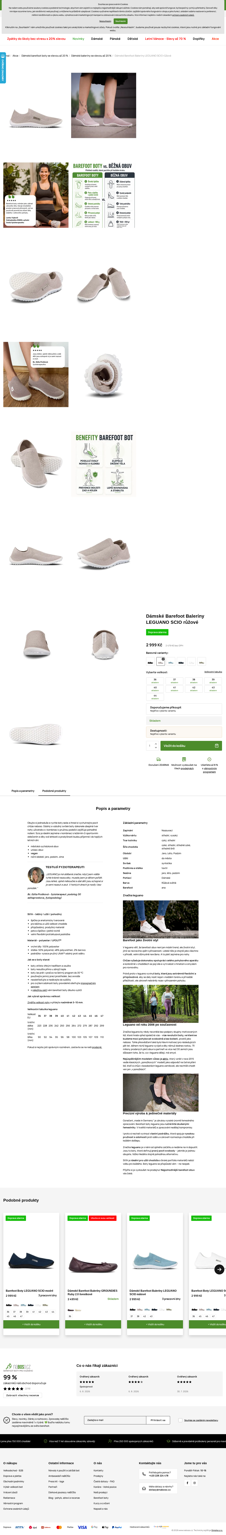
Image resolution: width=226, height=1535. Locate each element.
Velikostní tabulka (213, 671)
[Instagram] (194, 1483)
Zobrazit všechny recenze (22, 1395)
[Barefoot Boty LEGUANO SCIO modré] (30, 1303)
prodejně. (97, 1047)
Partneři (52, 1486)
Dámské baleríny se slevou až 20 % (91, 55)
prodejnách (187, 768)
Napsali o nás (101, 1508)
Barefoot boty (101, 1497)
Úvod (6, 55)
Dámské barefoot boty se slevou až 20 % (45, 55)
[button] (219, 1269)
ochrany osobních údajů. (183, 15)
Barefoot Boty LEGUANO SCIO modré (29, 1290)
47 (21, 1316)
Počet (149, 745)
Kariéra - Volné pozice (105, 1486)
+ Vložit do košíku (31, 1324)
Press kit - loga (56, 1481)
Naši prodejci (100, 1492)
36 (8, 1311)
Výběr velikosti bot (13, 1486)
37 (14, 1311)
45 (8, 1316)
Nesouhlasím (105, 21)
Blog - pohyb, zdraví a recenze (64, 1497)
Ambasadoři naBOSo (59, 1475)
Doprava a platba (12, 1475)
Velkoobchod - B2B (13, 1470)
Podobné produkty (54, 791)
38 (21, 1311)
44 (53, 1311)
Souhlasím (120, 21)
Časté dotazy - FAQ (104, 1481)
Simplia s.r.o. (217, 1530)
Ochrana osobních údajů (16, 1508)
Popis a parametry (23, 791)
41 (33, 1311)
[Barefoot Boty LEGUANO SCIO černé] (9, 1303)
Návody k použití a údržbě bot (64, 1470)
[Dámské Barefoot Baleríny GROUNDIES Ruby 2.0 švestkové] (70, 1308)
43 (46, 1311)
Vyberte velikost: (157, 672)
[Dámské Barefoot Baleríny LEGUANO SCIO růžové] (16, 1303)
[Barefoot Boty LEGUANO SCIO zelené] (45, 1303)
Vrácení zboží (10, 1492)
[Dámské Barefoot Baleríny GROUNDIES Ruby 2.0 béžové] (78, 1308)
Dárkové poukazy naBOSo (62, 1492)
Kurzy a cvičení (102, 1503)
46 (14, 1316)
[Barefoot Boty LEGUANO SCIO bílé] (38, 1303)
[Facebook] (187, 1483)
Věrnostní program (13, 1503)
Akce (15, 55)
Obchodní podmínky (13, 1481)
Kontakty (98, 1470)
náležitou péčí (39, 990)
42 (40, 1311)
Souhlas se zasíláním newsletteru (201, 1420)
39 (27, 1311)
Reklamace (9, 1497)
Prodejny (98, 1475)
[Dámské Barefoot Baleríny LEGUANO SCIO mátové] (23, 1303)
